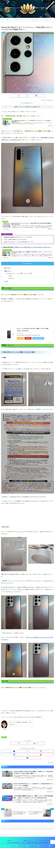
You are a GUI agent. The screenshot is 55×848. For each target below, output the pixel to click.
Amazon (20, 338)
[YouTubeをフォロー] (41, 754)
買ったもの (7, 268)
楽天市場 (28, 338)
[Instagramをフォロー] (14, 754)
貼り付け (11, 278)
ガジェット (5, 737)
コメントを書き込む (27, 827)
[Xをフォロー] (41, 751)
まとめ (6, 281)
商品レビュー (8, 271)
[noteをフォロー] (27, 758)
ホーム (10, 840)
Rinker (22, 333)
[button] (51, 440)
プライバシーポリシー (45, 840)
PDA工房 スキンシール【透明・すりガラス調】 (20, 273)
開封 (10, 276)
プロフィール (28, 840)
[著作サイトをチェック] (14, 751)
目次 (26, 263)
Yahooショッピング (38, 338)
